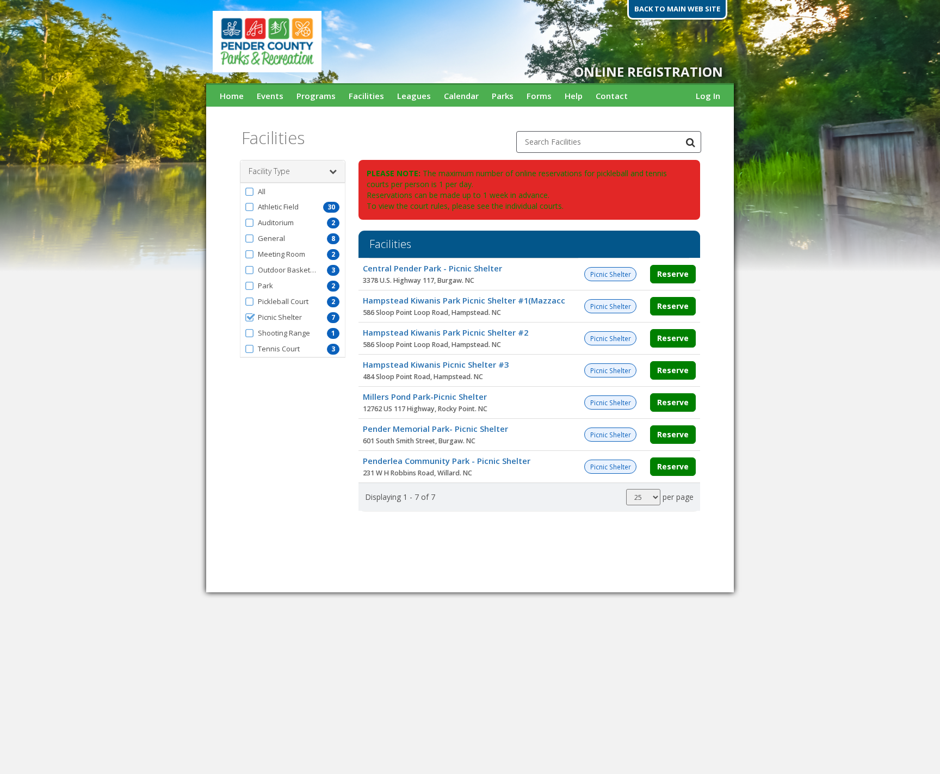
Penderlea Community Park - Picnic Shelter (446, 460)
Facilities (366, 95)
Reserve (673, 274)
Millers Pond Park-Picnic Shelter (425, 396)
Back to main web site (677, 9)
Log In (708, 95)
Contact (612, 95)
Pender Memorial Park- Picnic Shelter (435, 428)
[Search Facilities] (690, 142)
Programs (316, 95)
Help (574, 95)
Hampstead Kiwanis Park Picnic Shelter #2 (445, 332)
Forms (539, 95)
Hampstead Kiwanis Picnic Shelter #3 (436, 364)
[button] (292, 191)
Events (270, 95)
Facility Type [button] (269, 171)
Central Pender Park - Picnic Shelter (432, 268)
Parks (503, 95)
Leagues (414, 95)
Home (232, 95)
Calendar (461, 95)
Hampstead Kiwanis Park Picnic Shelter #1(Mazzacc (464, 300)
